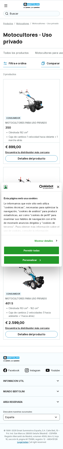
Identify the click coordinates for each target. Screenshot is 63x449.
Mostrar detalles (44, 240)
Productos (8, 23)
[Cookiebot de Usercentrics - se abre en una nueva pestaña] (40, 187)
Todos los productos (16, 52)
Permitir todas (32, 250)
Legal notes (22, 442)
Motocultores (22, 23)
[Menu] (5, 5)
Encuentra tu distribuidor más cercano (27, 152)
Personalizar (30, 260)
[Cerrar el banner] (58, 187)
